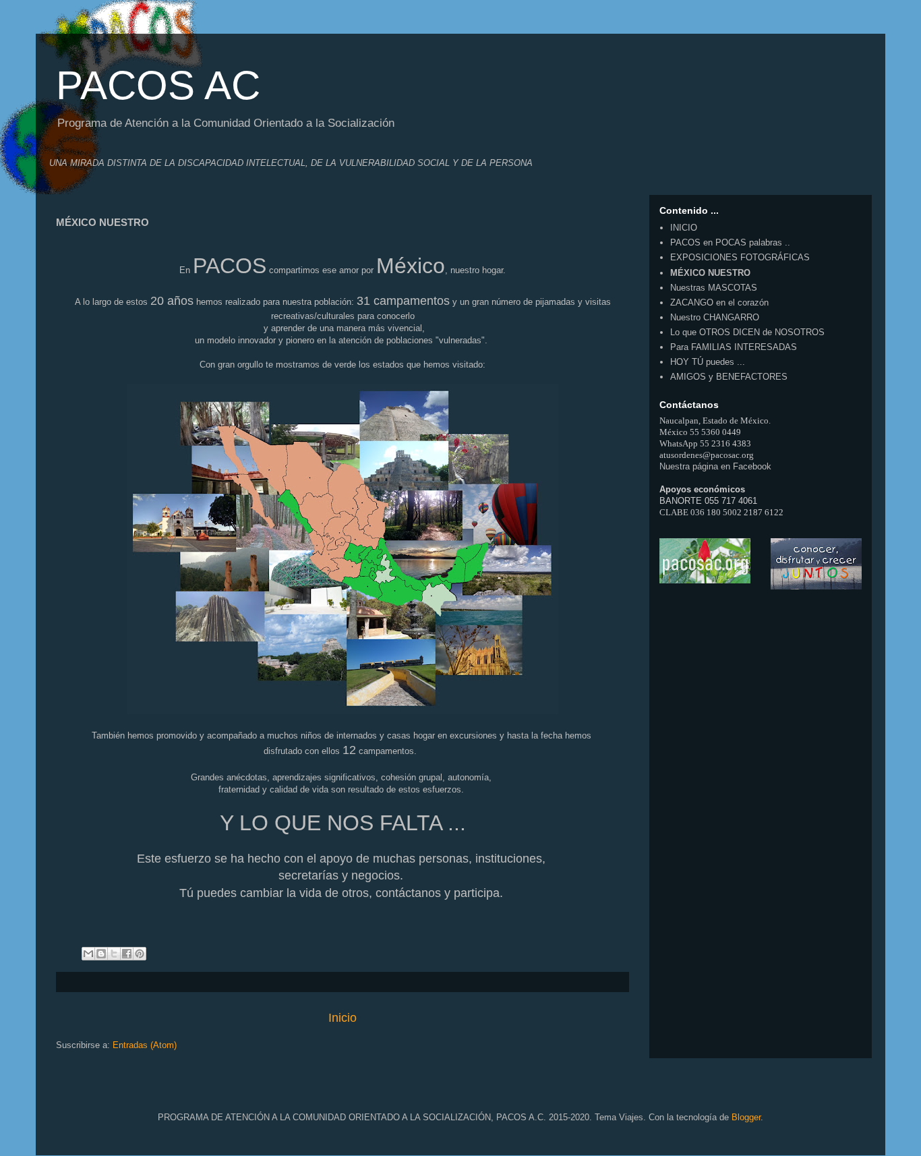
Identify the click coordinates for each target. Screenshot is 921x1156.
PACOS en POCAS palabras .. (730, 242)
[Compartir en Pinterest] (139, 953)
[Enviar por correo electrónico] (88, 953)
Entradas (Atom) (145, 1045)
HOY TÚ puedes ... (707, 362)
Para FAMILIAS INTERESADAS (733, 347)
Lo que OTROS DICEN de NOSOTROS (747, 332)
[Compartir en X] (114, 953)
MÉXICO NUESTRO (710, 273)
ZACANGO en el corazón (719, 302)
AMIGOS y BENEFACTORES (729, 377)
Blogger (746, 1117)
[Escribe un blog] (101, 953)
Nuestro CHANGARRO (714, 317)
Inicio (342, 1017)
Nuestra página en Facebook (715, 466)
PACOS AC (158, 85)
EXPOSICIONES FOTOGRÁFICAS (740, 257)
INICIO (683, 228)
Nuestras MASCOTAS (713, 288)
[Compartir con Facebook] (126, 953)
